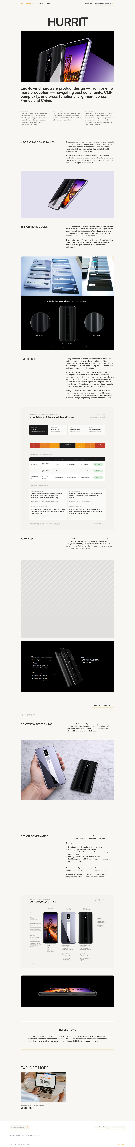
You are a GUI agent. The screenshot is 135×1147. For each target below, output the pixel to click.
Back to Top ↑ (122, 1144)
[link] (43, 1087)
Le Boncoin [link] (26, 1107)
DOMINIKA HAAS (27, 3)
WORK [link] (41, 3)
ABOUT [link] (48, 3)
